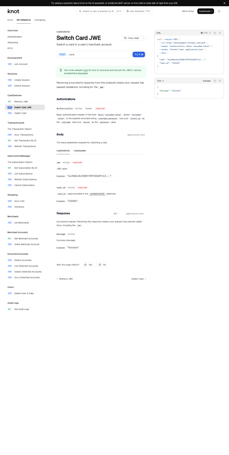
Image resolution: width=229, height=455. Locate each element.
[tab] (63, 150)
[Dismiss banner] (224, 3)
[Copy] (129, 54)
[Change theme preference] (219, 11)
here (85, 70)
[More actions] (143, 38)
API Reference (24, 20)
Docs (10, 20)
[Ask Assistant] (220, 33)
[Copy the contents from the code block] (215, 33)
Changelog (39, 20)
